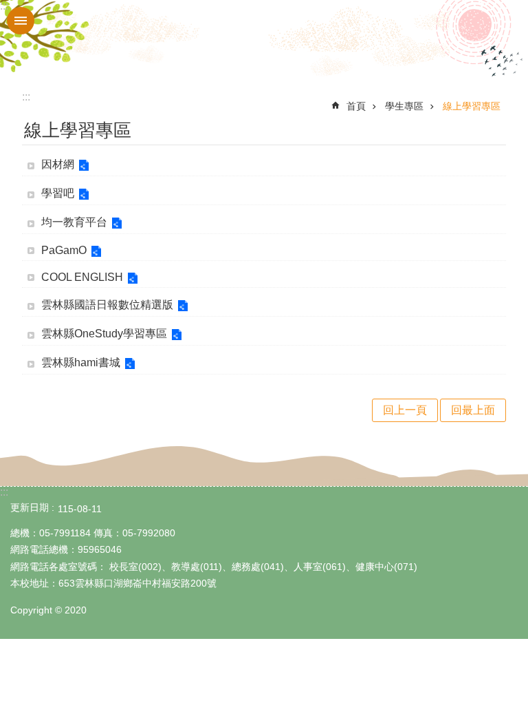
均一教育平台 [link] (74, 222)
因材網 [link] (57, 164)
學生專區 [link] (404, 106)
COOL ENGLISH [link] (82, 277)
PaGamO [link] (64, 250)
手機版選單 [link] (20, 20)
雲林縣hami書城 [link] (80, 362)
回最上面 (473, 410)
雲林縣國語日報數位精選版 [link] (107, 305)
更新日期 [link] (29, 507)
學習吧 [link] (57, 193)
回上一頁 (405, 410)
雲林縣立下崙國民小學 (264, 40)
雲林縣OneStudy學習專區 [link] (104, 333)
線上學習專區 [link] (471, 106)
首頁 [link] (356, 106)
